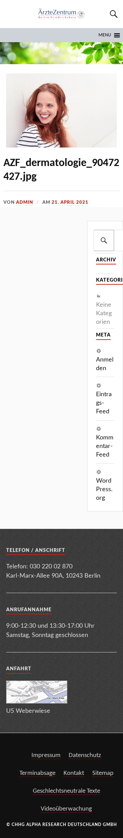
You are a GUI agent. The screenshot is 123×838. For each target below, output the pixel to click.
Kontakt (74, 773)
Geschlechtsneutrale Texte (66, 791)
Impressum (45, 755)
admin (24, 202)
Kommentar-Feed (104, 446)
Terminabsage (37, 773)
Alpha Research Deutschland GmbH (71, 825)
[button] (104, 35)
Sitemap (102, 773)
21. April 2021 (70, 202)
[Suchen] (104, 240)
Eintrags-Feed (104, 403)
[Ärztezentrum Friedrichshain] (61, 14)
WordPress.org (104, 489)
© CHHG (15, 825)
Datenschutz (85, 755)
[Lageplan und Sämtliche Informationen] (36, 701)
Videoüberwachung (66, 809)
